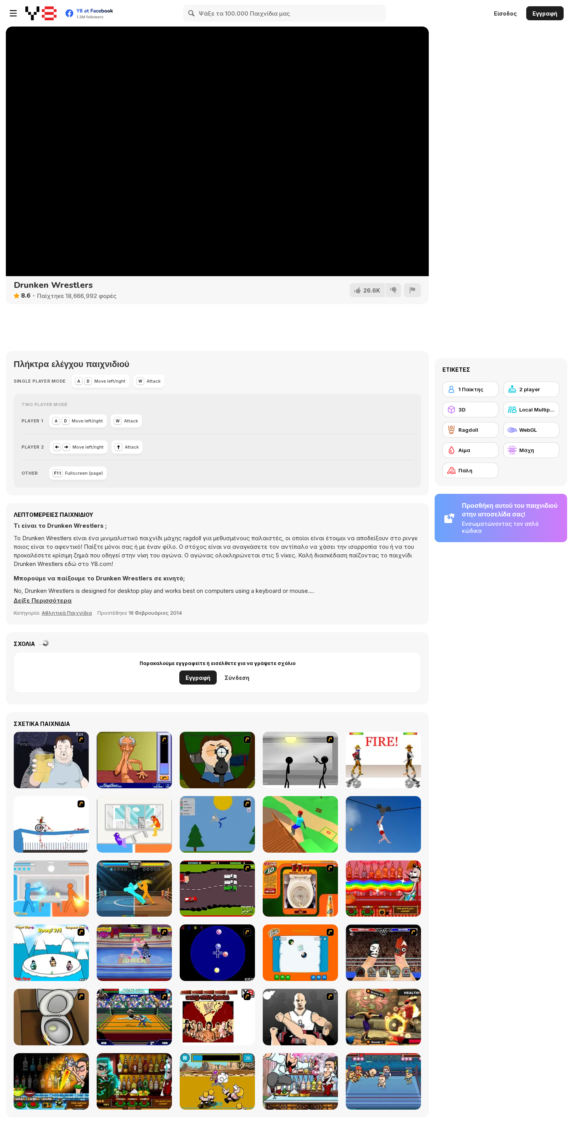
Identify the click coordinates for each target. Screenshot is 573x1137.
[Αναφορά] (412, 290)
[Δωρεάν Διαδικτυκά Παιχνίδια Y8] (41, 13)
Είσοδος (505, 13)
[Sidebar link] (13, 13)
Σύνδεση (237, 677)
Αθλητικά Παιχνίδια (67, 613)
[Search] (191, 13)
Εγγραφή (544, 13)
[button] (43, 600)
